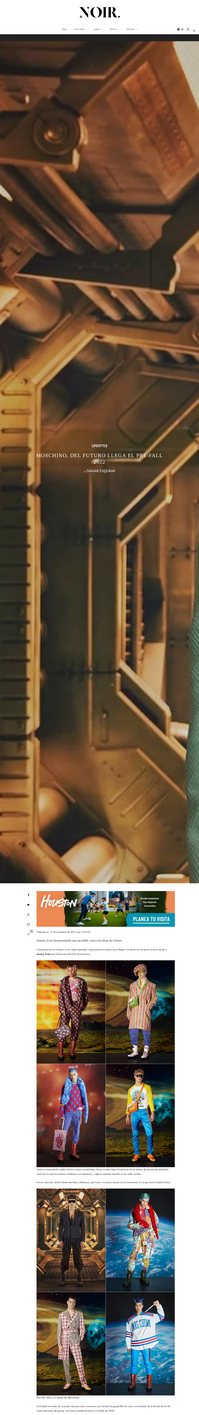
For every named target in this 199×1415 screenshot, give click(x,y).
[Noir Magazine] (99, 12)
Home (64, 29)
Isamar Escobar (100, 470)
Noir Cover (79, 29)
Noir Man (130, 29)
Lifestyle (112, 29)
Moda (96, 29)
